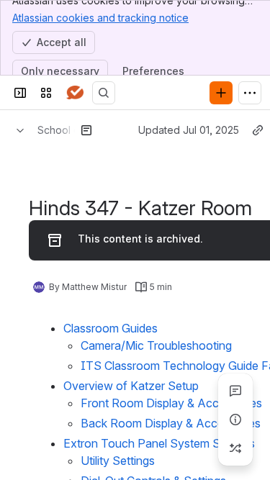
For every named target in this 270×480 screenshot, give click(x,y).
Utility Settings (118, 460)
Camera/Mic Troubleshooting (156, 345)
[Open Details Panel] (235, 419)
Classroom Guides (110, 328)
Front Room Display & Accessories (171, 403)
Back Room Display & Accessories (171, 423)
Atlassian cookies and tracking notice (100, 18)
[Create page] (235, 448)
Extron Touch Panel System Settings (159, 443)
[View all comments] (235, 390)
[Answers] (74, 92)
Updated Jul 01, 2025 (188, 130)
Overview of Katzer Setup (131, 386)
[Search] (103, 92)
